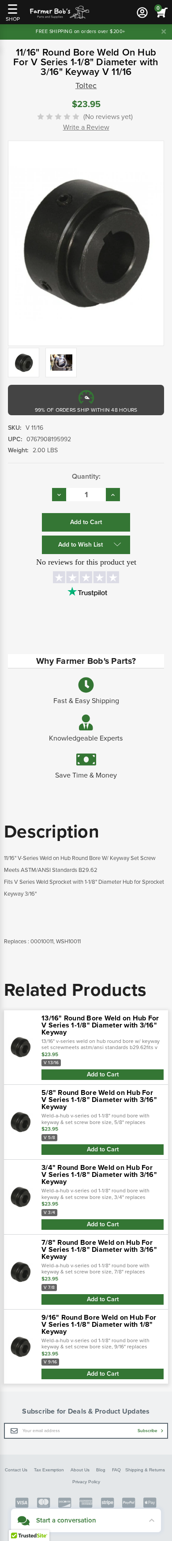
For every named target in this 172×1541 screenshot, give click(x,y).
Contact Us (16, 1469)
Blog (100, 1469)
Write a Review (86, 127)
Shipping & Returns (145, 1469)
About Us (80, 1469)
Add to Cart (103, 1074)
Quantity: (86, 476)
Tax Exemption (49, 1469)
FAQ (116, 1469)
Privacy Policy (86, 1481)
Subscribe (148, 1430)
